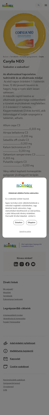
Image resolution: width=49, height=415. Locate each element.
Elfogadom (31, 222)
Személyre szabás (25, 231)
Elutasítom (18, 222)
